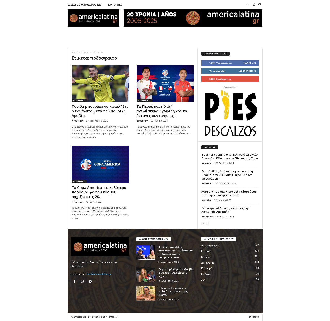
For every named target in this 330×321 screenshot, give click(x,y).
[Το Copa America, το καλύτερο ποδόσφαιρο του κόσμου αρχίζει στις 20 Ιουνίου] (100, 164)
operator (206, 199)
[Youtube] (259, 4)
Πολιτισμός (207, 268)
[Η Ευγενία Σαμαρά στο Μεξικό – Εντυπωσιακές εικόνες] (145, 293)
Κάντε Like (250, 62)
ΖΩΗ (203, 280)
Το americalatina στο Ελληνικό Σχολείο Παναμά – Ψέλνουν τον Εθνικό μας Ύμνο (229, 156)
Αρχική (75, 52)
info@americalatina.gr (99, 274)
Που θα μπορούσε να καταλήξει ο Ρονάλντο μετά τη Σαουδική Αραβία (100, 111)
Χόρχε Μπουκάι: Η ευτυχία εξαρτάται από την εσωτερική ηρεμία (228, 193)
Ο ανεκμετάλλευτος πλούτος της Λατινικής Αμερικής (225, 210)
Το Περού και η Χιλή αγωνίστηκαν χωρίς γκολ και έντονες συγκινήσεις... (163, 111)
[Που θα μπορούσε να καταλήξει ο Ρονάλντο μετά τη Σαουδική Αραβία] (100, 83)
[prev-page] (203, 223)
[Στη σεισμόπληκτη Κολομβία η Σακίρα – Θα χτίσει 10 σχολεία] (145, 274)
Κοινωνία (206, 257)
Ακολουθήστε (247, 70)
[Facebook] (248, 4)
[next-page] (208, 223)
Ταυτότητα (115, 4)
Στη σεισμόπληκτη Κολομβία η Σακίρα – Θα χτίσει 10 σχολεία (176, 272)
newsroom (77, 120)
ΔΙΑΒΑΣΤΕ (207, 262)
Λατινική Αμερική (210, 245)
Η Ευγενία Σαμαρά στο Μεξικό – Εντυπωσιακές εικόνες (173, 291)
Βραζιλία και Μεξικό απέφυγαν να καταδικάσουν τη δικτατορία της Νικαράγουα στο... (175, 252)
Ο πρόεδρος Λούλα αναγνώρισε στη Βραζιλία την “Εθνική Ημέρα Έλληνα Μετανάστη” (227, 174)
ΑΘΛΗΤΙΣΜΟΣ (79, 100)
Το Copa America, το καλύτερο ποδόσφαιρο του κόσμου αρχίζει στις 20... (99, 192)
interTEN (113, 316)
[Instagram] (254, 4)
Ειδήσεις (206, 274)
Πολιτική (205, 251)
